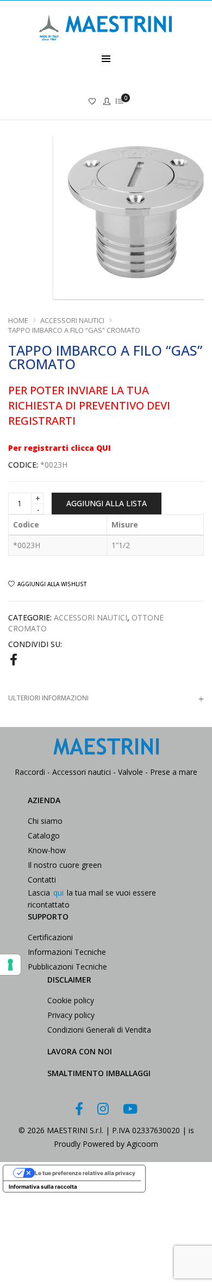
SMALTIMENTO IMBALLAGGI (99, 1073)
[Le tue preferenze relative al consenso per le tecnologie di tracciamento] (10, 964)
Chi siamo (45, 821)
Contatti (42, 879)
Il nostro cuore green (65, 865)
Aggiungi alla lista (106, 503)
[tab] (106, 698)
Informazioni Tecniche (67, 952)
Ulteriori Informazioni (48, 698)
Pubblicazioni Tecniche (67, 966)
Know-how (47, 850)
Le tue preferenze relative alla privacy (85, 1173)
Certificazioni (50, 937)
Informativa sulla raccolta (43, 1186)
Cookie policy (70, 1000)
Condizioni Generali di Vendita (99, 1029)
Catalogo (44, 835)
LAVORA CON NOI (79, 1051)
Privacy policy (71, 1015)
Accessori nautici (72, 320)
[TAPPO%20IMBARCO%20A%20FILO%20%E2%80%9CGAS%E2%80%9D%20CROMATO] (13, 659)
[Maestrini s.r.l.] (106, 47)
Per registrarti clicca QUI (59, 448)
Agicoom (142, 1144)
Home (18, 320)
